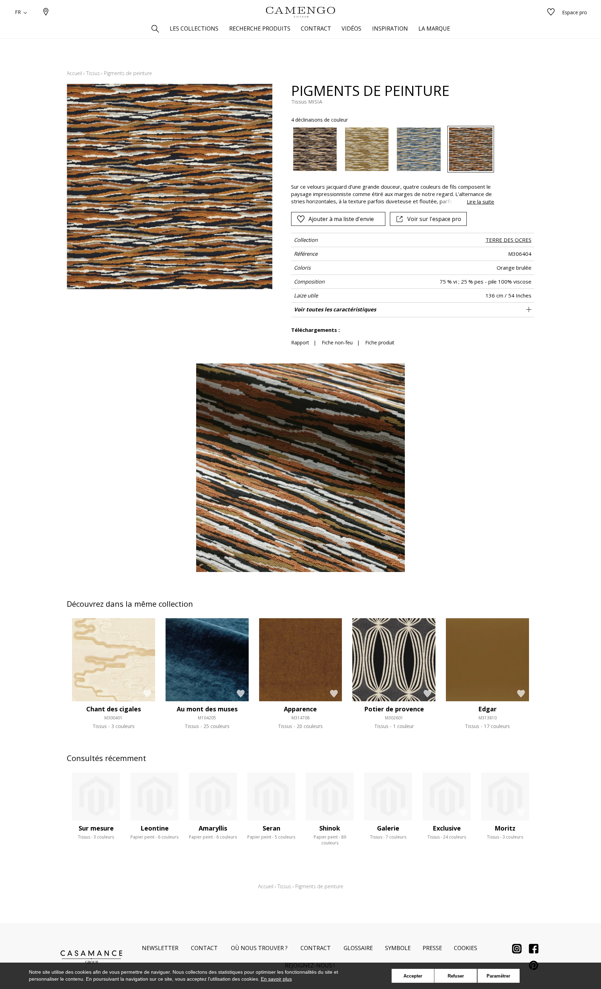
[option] (315, 149)
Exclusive (447, 828)
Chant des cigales (113, 709)
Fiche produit (379, 342)
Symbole (398, 948)
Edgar (487, 709)
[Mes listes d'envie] (551, 12)
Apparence (300, 709)
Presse (432, 948)
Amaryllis (213, 828)
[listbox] (388, 149)
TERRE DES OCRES (508, 239)
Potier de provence (394, 709)
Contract (315, 948)
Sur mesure (96, 828)
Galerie (388, 828)
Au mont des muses (207, 709)
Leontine (155, 828)
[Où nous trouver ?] (46, 12)
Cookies (465, 948)
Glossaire (358, 948)
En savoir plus (276, 979)
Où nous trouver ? (259, 948)
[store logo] (300, 12)
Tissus (93, 73)
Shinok (329, 828)
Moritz (505, 828)
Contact (204, 948)
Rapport (300, 342)
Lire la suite (480, 201)
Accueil (74, 73)
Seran (271, 828)
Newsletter (160, 948)
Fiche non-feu (337, 342)
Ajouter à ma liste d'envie (341, 219)
